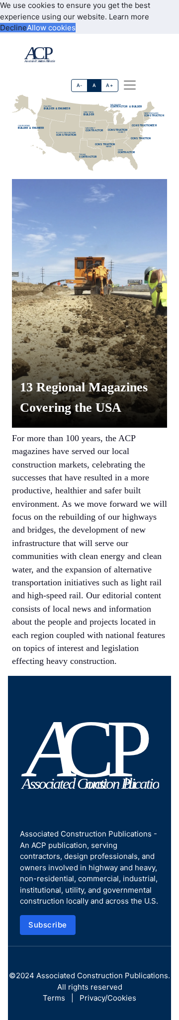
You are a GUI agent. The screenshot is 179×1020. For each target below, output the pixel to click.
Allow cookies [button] (51, 27)
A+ (109, 85)
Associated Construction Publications (102, 975)
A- (80, 85)
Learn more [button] (129, 16)
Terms (54, 998)
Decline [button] (13, 27)
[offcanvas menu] (129, 85)
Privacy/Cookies (108, 998)
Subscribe (47, 924)
